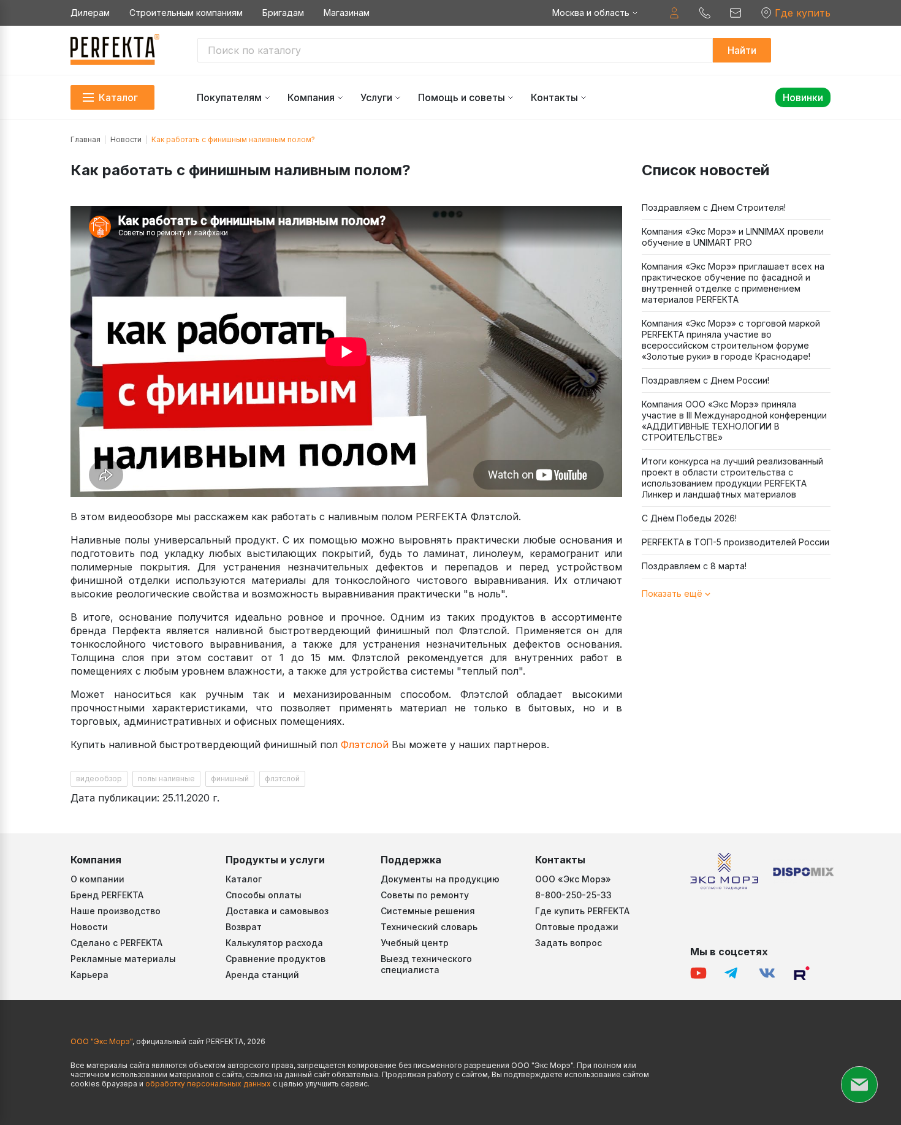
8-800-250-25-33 (573, 895)
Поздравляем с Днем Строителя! (714, 207)
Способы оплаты (264, 895)
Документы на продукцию (440, 879)
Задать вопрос (568, 943)
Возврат (244, 927)
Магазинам (347, 12)
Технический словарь (429, 927)
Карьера (89, 974)
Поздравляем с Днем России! (705, 380)
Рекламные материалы (123, 958)
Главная (85, 139)
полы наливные (166, 778)
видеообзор (99, 778)
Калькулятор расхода (274, 943)
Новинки (803, 97)
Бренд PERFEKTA (106, 895)
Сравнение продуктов (275, 958)
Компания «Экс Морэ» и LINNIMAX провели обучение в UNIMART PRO (733, 237)
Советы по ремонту (425, 895)
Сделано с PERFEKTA (116, 943)
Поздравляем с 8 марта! (694, 566)
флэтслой (282, 778)
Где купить (803, 13)
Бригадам (283, 12)
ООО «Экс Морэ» (573, 879)
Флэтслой (365, 744)
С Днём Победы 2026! (689, 518)
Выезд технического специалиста (426, 964)
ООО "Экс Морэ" (101, 1041)
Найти (742, 50)
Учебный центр (415, 943)
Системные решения (428, 911)
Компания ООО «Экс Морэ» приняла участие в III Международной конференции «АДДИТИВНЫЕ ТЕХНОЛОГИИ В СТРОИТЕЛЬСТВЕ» (734, 420)
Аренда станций (262, 974)
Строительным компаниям (186, 12)
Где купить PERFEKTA (582, 911)
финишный (230, 778)
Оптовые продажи (576, 927)
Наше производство (115, 911)
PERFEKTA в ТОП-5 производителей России (735, 542)
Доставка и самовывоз (277, 911)
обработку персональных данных (208, 1083)
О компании (97, 879)
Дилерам (90, 12)
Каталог (244, 879)
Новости (126, 139)
